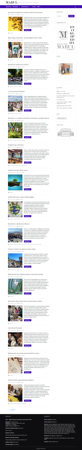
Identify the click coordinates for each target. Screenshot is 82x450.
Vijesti (20, 113)
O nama (34, 6)
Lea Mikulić (21, 382)
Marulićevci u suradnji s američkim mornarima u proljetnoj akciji (28, 118)
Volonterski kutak (17, 86)
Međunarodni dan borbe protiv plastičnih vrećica (23, 353)
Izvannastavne (25, 6)
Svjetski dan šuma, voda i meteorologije (21, 197)
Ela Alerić (21, 303)
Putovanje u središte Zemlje (63, 93)
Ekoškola (11, 33)
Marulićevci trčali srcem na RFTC (18, 64)
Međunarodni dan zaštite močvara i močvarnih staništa (25, 274)
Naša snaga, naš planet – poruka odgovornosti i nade (25, 38)
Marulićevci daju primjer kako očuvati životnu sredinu (25, 301)
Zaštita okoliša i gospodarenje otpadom (21, 380)
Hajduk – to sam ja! (61, 91)
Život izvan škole (38, 244)
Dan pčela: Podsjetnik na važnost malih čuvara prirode (25, 12)
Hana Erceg (20, 14)
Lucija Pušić (20, 276)
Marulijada (15, 6)
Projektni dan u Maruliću (16, 145)
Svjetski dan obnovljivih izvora (17, 170)
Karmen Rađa (21, 172)
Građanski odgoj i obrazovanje (20, 140)
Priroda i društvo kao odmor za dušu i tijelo (21, 249)
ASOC (38, 6)
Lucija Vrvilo (20, 199)
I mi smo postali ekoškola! (16, 91)
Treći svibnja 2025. (61, 99)
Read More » (28, 30)
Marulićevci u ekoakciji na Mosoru (18, 224)
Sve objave (16, 113)
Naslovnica (8, 6)
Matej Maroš (22, 66)
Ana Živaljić (20, 40)
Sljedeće (13, 409)
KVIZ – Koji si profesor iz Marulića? (64, 108)
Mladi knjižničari (17, 219)
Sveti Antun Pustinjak (15, 328)
